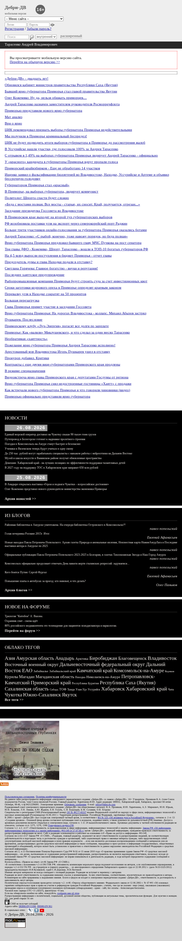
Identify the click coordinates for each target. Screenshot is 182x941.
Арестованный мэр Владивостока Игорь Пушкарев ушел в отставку (57, 352)
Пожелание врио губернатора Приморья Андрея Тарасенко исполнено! (60, 345)
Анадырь (64, 658)
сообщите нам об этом (68, 893)
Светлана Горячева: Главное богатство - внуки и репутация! (51, 268)
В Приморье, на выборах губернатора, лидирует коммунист (51, 191)
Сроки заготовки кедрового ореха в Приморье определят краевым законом (63, 287)
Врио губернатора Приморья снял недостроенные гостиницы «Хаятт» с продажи (68, 384)
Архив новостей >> (20, 499)
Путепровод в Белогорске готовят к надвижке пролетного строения (45, 439)
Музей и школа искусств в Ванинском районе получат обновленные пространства (53, 458)
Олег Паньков (166, 585)
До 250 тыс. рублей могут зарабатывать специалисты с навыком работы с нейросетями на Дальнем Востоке (68, 453)
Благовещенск (132, 658)
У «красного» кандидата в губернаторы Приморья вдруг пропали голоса (61, 162)
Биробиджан (103, 658)
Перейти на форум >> (22, 631)
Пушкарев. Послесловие (23, 319)
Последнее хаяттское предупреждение (34, 275)
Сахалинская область (27, 689)
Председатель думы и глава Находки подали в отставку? (48, 262)
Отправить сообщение (75, 804)
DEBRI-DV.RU (44, 906)
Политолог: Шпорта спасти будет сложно (37, 198)
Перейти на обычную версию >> (35, 62)
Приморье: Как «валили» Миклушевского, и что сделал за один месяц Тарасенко (67, 332)
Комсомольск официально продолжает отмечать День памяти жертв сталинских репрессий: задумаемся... (67, 563)
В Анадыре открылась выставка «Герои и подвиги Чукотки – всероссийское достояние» (57, 484)
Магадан (27, 676)
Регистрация (14, 29)
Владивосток (162, 658)
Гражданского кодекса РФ (61, 825)
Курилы (11, 677)
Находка (80, 677)
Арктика (81, 659)
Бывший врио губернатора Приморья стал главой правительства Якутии (61, 91)
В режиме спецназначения (25, 371)
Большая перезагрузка (22, 300)
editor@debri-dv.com (105, 804)
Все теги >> (14, 700)
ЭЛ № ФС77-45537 (76, 812)
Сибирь (54, 689)
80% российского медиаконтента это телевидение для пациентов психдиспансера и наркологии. (61, 625)
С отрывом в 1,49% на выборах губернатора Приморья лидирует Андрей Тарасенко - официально (81, 155)
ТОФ (62, 689)
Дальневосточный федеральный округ (102, 664)
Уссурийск (94, 689)
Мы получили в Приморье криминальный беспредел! (46, 136)
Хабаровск (113, 689)
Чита (171, 689)
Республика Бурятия (85, 683)
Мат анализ (13, 117)
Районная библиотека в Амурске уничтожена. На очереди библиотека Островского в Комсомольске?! (65, 524)
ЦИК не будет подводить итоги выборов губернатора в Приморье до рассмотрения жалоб (75, 142)
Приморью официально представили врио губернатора (47, 396)
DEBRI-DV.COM (27, 906)
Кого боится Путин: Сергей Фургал (26, 572)
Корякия (169, 671)
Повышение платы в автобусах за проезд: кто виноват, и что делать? (45, 581)
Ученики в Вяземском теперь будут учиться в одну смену (39, 448)
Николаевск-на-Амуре (103, 677)
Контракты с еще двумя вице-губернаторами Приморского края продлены (62, 364)
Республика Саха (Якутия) (127, 682)
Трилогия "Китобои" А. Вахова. (24, 616)
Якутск (69, 695)
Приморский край (51, 682)
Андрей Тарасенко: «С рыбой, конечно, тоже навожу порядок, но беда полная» (66, 236)
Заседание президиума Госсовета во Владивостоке (44, 211)
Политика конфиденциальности (51, 796)
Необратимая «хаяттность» (26, 339)
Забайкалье (40, 671)
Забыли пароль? (39, 29)
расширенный (71, 36)
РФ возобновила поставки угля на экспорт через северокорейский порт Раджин (66, 223)
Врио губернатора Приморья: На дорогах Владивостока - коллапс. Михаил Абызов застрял (75, 313)
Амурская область (35, 658)
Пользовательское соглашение (19, 796)
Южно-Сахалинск (42, 695)
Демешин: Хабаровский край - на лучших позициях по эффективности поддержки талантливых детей (65, 463)
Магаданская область (55, 676)
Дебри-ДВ (15, 7)
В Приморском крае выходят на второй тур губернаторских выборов (58, 217)
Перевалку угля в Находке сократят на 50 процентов (45, 294)
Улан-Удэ (81, 689)
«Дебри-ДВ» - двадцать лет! (26, 78)
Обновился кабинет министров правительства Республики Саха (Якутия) (61, 85)
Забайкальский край (62, 671)
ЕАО (27, 670)
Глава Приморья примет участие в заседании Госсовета (48, 307)
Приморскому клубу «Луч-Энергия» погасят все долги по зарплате (57, 326)
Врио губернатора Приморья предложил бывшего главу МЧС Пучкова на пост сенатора (73, 243)
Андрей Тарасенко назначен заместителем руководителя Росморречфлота (62, 104)
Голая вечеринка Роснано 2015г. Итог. (27, 533)
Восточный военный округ (32, 664)
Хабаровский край (146, 689)
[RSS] (4, 785)
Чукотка (13, 695)
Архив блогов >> (18, 590)
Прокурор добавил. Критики (27, 358)
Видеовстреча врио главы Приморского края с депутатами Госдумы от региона (66, 377)
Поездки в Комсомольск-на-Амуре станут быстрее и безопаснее (43, 444)
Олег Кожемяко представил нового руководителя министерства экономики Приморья (56, 489)
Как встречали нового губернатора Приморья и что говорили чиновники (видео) (67, 390)
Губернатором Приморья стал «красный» (37, 185)
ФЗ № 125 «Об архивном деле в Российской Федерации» (126, 817)
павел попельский (163, 529)
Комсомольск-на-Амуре (139, 670)
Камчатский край (95, 670)
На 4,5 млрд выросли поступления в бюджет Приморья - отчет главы (58, 255)
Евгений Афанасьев (162, 537)
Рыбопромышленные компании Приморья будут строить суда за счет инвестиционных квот (76, 281)
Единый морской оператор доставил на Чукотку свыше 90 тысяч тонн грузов (50, 434)
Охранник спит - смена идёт (21, 621)
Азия (10, 658)
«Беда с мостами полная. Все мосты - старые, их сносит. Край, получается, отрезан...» (72, 204)
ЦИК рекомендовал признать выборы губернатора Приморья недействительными (68, 130)
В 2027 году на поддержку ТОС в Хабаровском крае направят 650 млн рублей (51, 467)
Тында (71, 689)
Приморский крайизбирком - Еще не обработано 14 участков (52, 168)
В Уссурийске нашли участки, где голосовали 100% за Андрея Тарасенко (61, 149)
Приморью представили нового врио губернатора (43, 110)
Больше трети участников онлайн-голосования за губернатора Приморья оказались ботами (76, 230)
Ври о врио (13, 123)
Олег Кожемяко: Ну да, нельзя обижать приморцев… (46, 98)
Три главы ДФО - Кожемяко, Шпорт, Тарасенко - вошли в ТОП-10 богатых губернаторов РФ (76, 249)
